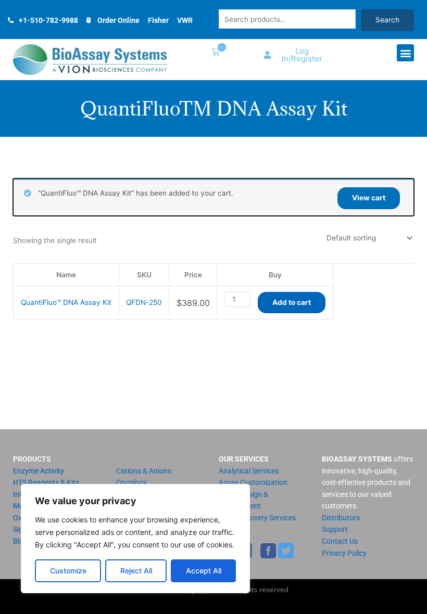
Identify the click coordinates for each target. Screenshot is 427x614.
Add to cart (291, 302)
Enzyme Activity (38, 471)
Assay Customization (253, 482)
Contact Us (340, 541)
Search (387, 20)
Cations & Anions (143, 471)
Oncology (131, 482)
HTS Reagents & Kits (46, 482)
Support (335, 529)
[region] (135, 538)
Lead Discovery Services (257, 518)
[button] (213, 52)
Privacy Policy (344, 553)
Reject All (136, 570)
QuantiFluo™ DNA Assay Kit (66, 302)
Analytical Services (249, 471)
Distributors (341, 518)
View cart (368, 198)
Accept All (203, 570)
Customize (68, 570)
